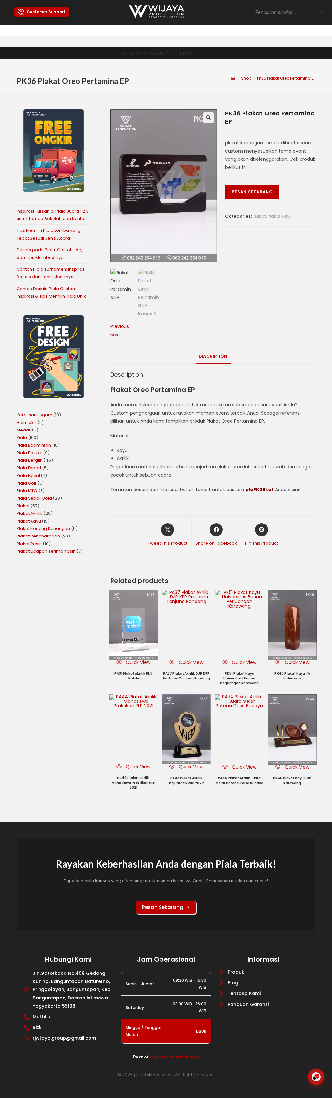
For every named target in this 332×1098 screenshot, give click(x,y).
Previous (119, 326)
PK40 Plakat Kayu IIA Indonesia (292, 676)
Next (115, 334)
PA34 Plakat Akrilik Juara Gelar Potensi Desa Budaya (239, 780)
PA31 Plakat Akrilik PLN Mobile (133, 676)
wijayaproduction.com (174, 1056)
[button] (208, 117)
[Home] (233, 78)
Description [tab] (213, 356)
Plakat (259, 216)
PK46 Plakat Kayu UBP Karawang (292, 780)
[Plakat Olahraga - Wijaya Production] (156, 11)
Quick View (137, 662)
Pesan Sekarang (252, 192)
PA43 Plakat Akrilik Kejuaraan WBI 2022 (186, 780)
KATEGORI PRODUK (142, 53)
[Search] (322, 12)
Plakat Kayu (279, 216)
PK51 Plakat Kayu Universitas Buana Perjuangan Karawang (239, 678)
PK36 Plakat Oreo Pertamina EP (286, 78)
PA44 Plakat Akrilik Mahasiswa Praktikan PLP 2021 (133, 782)
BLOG (186, 53)
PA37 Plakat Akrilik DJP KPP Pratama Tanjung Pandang (186, 676)
